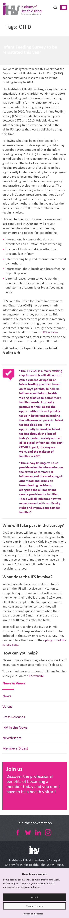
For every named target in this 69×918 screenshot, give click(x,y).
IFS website (50, 332)
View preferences (34, 906)
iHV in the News (14, 727)
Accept (34, 897)
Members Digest (15, 748)
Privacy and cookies (33, 913)
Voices (7, 706)
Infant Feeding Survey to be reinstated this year (29, 49)
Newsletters (11, 738)
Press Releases (13, 717)
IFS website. (37, 676)
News (6, 696)
